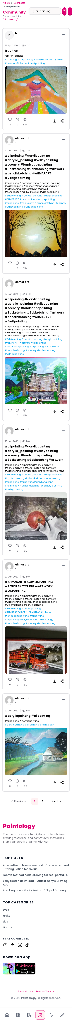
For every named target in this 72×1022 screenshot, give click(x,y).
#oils (60, 59)
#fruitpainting (39, 342)
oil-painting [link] (13, 6)
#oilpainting (12, 203)
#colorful (10, 63)
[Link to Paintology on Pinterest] (12, 945)
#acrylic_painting (32, 195)
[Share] (62, 121)
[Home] (7, 1015)
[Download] (54, 121)
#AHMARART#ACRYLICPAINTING (22, 612)
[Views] (24, 119)
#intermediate (24, 63)
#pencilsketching (44, 203)
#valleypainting (14, 206)
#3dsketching (13, 195)
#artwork (25, 199)
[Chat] (64, 11)
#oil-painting (25, 59)
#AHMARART (12, 199)
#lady (52, 59)
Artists (6, 2)
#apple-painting (14, 478)
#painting (39, 63)
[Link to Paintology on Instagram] (20, 945)
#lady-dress (41, 59)
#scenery (60, 203)
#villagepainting (33, 206)
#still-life (57, 485)
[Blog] (51, 1015)
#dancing (11, 59)
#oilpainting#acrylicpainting (36, 482)
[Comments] (17, 119)
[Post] (70, 11)
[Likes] (10, 119)
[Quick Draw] (62, 1015)
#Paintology (27, 203)
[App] (18, 1015)
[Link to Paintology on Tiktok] (27, 945)
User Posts (19, 2)
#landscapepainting (43, 199)
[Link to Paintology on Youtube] (5, 945)
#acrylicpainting (53, 195)
